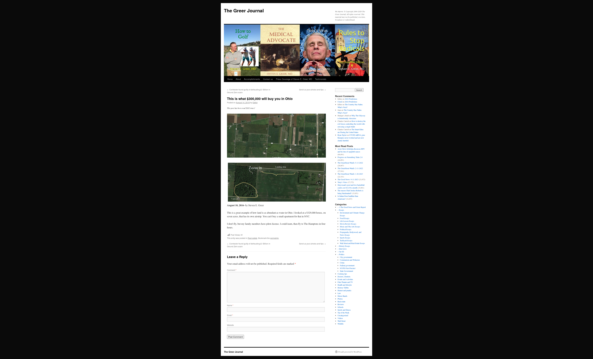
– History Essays (344, 246)
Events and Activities (345, 279)
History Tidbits (343, 287)
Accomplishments (252, 79)
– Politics (341, 254)
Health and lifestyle (345, 285)
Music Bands (342, 296)
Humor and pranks (344, 290)
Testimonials (320, 79)
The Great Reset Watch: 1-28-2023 (350, 174)
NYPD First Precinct (347, 268)
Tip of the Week (343, 312)
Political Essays (345, 229)
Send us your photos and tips (312, 89)
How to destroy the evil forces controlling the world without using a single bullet (352, 124)
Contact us (268, 79)
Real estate (252, 238)
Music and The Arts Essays (350, 226)
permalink (274, 238)
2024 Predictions (351, 99)
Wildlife (340, 323)
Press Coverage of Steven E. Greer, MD (294, 79)
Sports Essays (345, 237)
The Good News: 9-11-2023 (348, 179)
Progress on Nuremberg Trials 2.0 (350, 157)
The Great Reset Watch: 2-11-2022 (350, 168)
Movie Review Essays (348, 224)
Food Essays (344, 218)
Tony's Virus (342, 182)
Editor (255, 102)
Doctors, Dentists (344, 276)
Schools (340, 307)
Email (230, 315)
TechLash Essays (346, 240)
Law (339, 293)
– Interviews (342, 249)
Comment (231, 270)
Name (230, 305)
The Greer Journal (244, 10)
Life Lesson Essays (347, 221)
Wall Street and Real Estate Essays (352, 243)
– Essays (341, 210)
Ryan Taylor (342, 135)
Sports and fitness (344, 310)
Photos (340, 298)
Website (230, 325)
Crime (342, 262)
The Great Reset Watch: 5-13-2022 (350, 162)
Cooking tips (342, 273)
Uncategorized (343, 315)
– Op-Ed (341, 251)
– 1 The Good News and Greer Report (352, 207)
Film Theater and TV (345, 282)
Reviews (341, 304)
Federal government (347, 265)
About (238, 79)
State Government (346, 271)
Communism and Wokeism (350, 260)
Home (230, 79)
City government (346, 257)
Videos (340, 318)
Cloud (340, 101)
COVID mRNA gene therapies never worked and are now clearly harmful (351, 138)
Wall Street (341, 321)
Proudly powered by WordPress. (350, 352)
